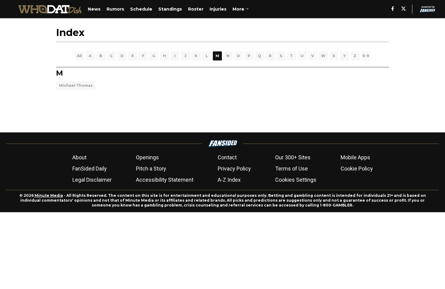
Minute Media (49, 195)
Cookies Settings (295, 180)
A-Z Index (229, 180)
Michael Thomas (76, 85)
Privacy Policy (234, 168)
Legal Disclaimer (92, 180)
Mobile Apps (355, 157)
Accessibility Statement (164, 180)
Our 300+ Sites (293, 157)
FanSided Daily (89, 168)
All (79, 56)
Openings (147, 157)
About (79, 157)
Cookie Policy (357, 168)
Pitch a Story (151, 168)
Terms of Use (291, 168)
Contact (227, 157)
